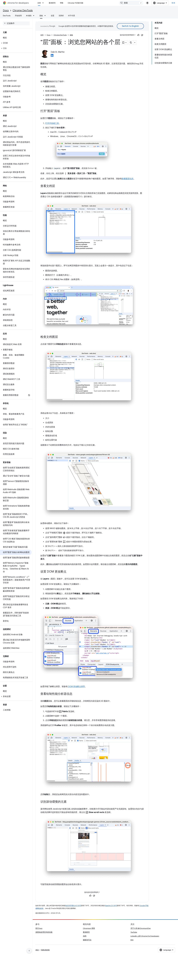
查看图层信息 (127, 179)
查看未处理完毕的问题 (43, 932)
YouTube (134, 932)
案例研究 (52, 3)
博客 (61, 3)
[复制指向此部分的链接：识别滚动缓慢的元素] (69, 801)
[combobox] (131, 3)
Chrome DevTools (23, 10)
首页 (42, 35)
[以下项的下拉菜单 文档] (44, 2)
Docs (6, 10)
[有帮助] (138, 35)
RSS (132, 940)
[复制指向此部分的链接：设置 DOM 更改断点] (68, 571)
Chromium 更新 (89, 928)
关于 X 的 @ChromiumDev (141, 928)
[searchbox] (16, 23)
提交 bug (38, 928)
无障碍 (61, 16)
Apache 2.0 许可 (111, 906)
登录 (173, 3)
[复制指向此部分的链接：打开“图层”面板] (62, 111)
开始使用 (18, 16)
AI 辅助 (28, 16)
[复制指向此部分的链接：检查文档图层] (60, 337)
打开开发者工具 (52, 123)
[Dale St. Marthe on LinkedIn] (52, 56)
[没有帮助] (142, 35)
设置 (52, 16)
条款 (37, 950)
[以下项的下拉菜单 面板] (46, 15)
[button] (16, 43)
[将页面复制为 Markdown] (131, 43)
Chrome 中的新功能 (75, 3)
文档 (39, 3)
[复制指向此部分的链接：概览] (48, 74)
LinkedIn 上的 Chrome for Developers (145, 936)
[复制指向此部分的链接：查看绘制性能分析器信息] (74, 694)
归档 (84, 936)
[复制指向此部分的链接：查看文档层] (57, 186)
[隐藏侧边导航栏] (29, 950)
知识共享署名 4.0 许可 (73, 906)
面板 (41, 16)
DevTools (7, 16)
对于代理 (71, 16)
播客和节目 (87, 940)
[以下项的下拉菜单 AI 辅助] (34, 15)
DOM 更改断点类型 (76, 686)
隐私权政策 (45, 950)
